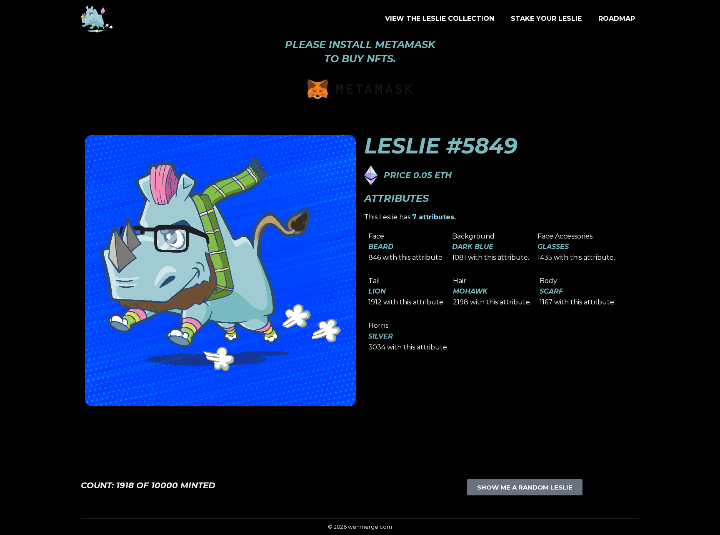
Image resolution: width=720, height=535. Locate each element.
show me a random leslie (524, 487)
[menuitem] (439, 19)
